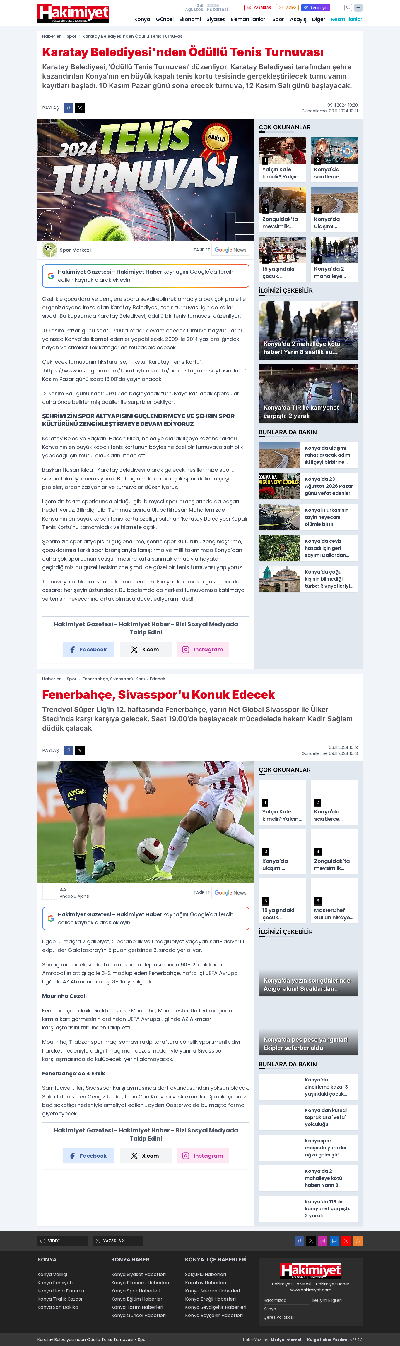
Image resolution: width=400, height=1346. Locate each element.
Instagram (208, 649)
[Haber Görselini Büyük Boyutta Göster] (145, 180)
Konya (142, 19)
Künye (270, 1309)
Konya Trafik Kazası (59, 1299)
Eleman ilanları (248, 19)
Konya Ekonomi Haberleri (140, 1282)
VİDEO (291, 7)
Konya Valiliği (52, 1274)
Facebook (93, 649)
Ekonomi (190, 19)
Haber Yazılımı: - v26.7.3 (303, 1339)
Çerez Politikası (279, 1317)
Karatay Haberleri (205, 1282)
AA (74, 892)
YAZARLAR (262, 7)
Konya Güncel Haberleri (138, 1315)
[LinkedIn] (334, 1241)
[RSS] (358, 1241)
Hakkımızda (275, 1300)
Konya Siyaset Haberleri (138, 1274)
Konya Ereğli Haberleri (210, 1299)
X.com (150, 649)
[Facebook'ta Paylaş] (68, 108)
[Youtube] (346, 1241)
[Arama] (348, 7)
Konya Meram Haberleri (212, 1290)
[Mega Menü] (358, 8)
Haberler (51, 36)
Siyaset (215, 19)
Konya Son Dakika (57, 1307)
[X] (311, 1241)
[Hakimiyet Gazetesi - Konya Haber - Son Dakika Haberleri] (310, 1271)
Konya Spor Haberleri (135, 1290)
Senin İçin (319, 7)
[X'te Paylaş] (80, 108)
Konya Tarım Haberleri (137, 1307)
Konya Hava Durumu (60, 1290)
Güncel (164, 19)
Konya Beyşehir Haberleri (214, 1315)
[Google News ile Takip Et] (230, 250)
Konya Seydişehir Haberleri (215, 1307)
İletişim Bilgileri (327, 1300)
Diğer (318, 19)
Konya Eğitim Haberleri (137, 1299)
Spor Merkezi (75, 250)
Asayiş (298, 19)
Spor (278, 19)
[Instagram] (322, 1241)
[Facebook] (299, 1241)
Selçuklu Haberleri (205, 1274)
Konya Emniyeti (55, 1282)
